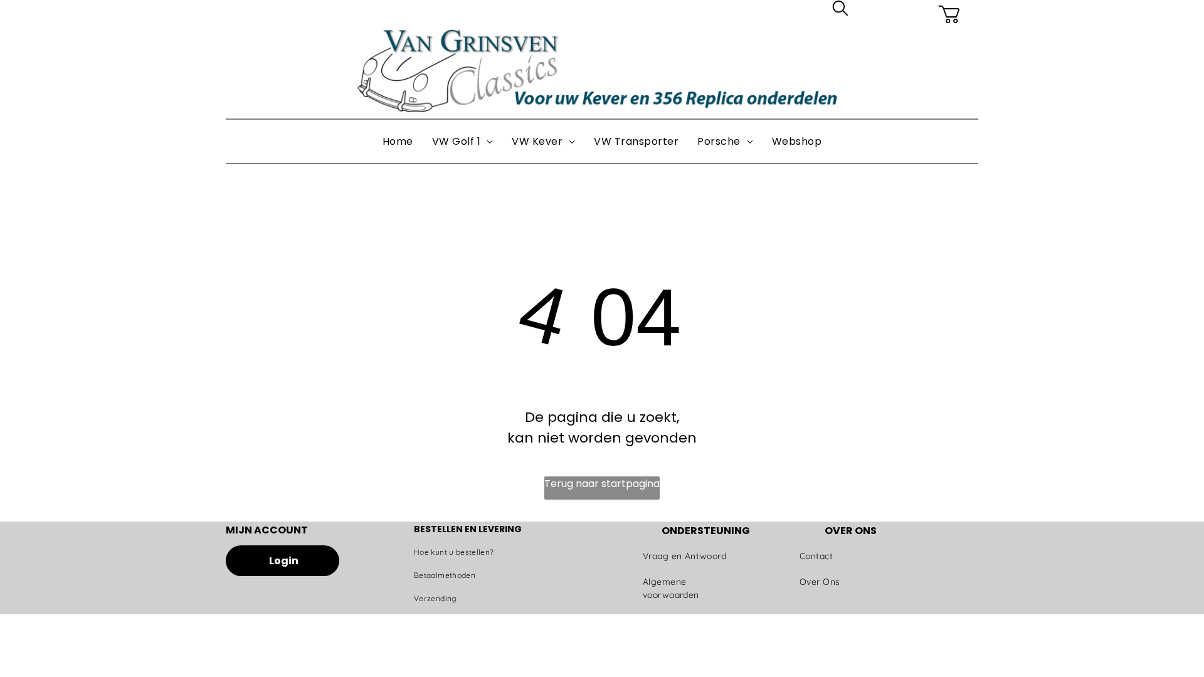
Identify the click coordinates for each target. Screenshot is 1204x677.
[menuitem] (398, 141)
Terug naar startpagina (602, 483)
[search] (840, 10)
